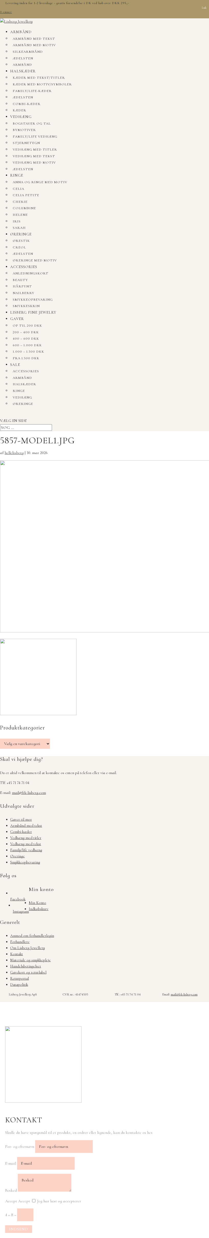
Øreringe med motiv (35, 260)
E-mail (10, 1163)
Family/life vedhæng (35, 137)
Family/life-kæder (32, 91)
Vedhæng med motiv (34, 163)
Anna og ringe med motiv (40, 182)
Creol (19, 247)
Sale (15, 364)
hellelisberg (14, 452)
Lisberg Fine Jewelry (33, 312)
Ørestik (21, 241)
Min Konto (37, 902)
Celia (18, 189)
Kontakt (16, 954)
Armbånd (21, 32)
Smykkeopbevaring (33, 300)
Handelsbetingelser (25, 966)
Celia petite (26, 195)
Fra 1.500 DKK (26, 358)
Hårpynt (22, 286)
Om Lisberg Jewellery (27, 948)
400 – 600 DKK (26, 339)
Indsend (18, 1229)
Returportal (19, 978)
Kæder (19, 110)
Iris (17, 221)
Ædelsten (23, 58)
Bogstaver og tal (32, 124)
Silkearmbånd (28, 52)
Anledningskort (30, 273)
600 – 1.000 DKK (27, 345)
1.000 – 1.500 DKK (28, 352)
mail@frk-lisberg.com (29, 792)
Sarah (19, 228)
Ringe (16, 175)
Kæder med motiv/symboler (42, 84)
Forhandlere (20, 941)
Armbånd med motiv (34, 45)
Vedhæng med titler (35, 150)
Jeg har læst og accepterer (59, 1201)
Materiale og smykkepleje (30, 960)
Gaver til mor (21, 819)
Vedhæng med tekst (34, 156)
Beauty (20, 280)
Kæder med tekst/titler (39, 78)
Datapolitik (19, 984)
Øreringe (21, 234)
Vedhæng (21, 116)
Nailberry (23, 293)
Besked (11, 1190)
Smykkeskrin (26, 306)
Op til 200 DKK (27, 326)
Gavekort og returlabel (28, 972)
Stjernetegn (26, 143)
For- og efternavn (19, 1146)
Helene (20, 215)
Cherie (20, 202)
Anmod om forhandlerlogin (32, 935)
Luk (204, 7)
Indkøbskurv (38, 909)
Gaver (17, 318)
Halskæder (23, 71)
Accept (11, 1201)
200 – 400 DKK (26, 332)
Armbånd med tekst (34, 39)
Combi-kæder (27, 104)
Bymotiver (24, 130)
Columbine (24, 208)
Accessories (23, 266)
